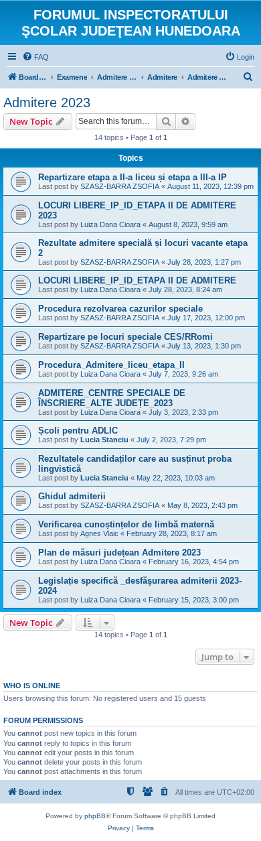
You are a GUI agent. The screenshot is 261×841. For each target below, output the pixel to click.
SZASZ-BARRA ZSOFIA (119, 186)
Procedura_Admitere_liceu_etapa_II (111, 365)
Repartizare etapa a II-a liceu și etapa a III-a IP (132, 177)
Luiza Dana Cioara (110, 224)
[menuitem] (35, 57)
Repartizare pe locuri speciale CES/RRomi (125, 337)
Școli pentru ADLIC (78, 431)
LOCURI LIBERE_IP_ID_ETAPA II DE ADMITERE (137, 280)
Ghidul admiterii (72, 496)
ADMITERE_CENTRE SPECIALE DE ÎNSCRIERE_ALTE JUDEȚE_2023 (111, 398)
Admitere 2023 (46, 102)
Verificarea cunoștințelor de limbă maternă (126, 524)
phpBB (95, 816)
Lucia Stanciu (104, 440)
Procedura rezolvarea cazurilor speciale (120, 309)
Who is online (31, 686)
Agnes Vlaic (99, 533)
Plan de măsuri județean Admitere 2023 (119, 552)
